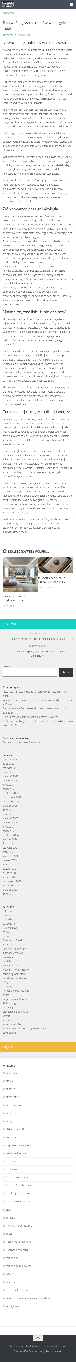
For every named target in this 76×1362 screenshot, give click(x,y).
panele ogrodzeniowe (15, 974)
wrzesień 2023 (11, 885)
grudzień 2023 (11, 872)
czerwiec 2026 (10, 768)
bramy (6, 915)
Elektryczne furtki (12, 940)
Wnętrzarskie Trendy (14, 1024)
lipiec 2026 (8, 763)
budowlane (9, 923)
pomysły (7, 986)
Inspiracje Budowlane (14, 948)
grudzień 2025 (11, 793)
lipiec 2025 (8, 809)
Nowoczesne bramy (14, 965)
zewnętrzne (9, 1032)
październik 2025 (12, 797)
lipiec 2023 (8, 893)
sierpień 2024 (10, 839)
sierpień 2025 (10, 805)
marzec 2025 (10, 822)
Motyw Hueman (54, 1351)
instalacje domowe (13, 953)
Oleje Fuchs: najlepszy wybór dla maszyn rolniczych (30, 716)
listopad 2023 (10, 877)
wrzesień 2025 (11, 801)
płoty (5, 982)
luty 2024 (8, 864)
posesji (6, 995)
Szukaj (6, 666)
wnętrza (7, 1020)
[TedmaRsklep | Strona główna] (9, 4)
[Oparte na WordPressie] (25, 1351)
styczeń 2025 (10, 830)
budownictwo (10, 927)
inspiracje (8, 944)
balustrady (8, 911)
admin (13, 35)
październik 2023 (12, 881)
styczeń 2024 (10, 868)
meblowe (8, 12)
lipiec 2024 (8, 843)
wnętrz (6, 1016)
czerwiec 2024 (10, 847)
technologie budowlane (15, 1011)
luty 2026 (8, 784)
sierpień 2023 (10, 889)
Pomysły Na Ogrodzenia (16, 990)
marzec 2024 (10, 860)
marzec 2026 (10, 780)
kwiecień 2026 (10, 776)
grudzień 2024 (11, 835)
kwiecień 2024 (10, 856)
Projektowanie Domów (15, 999)
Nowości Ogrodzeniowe (16, 969)
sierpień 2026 (10, 759)
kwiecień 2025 (10, 818)
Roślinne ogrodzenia (14, 1003)
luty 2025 (8, 826)
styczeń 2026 (10, 789)
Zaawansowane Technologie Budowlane (25, 1028)
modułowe (8, 961)
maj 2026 (8, 772)
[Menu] (71, 4)
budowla (7, 919)
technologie (9, 1007)
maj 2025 (8, 814)
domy (6, 932)
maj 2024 (8, 851)
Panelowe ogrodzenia (15, 978)
